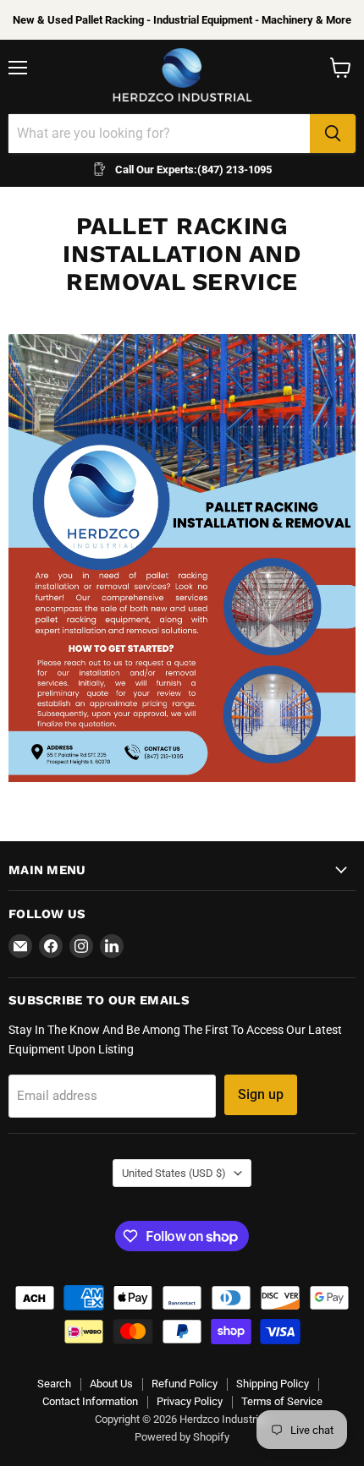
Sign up (261, 1094)
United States (174, 1173)
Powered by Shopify (182, 1436)
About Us (111, 1383)
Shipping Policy (272, 1383)
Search (54, 1383)
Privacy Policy (190, 1401)
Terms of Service (282, 1401)
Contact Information (90, 1401)
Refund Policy (185, 1383)
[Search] (333, 133)
